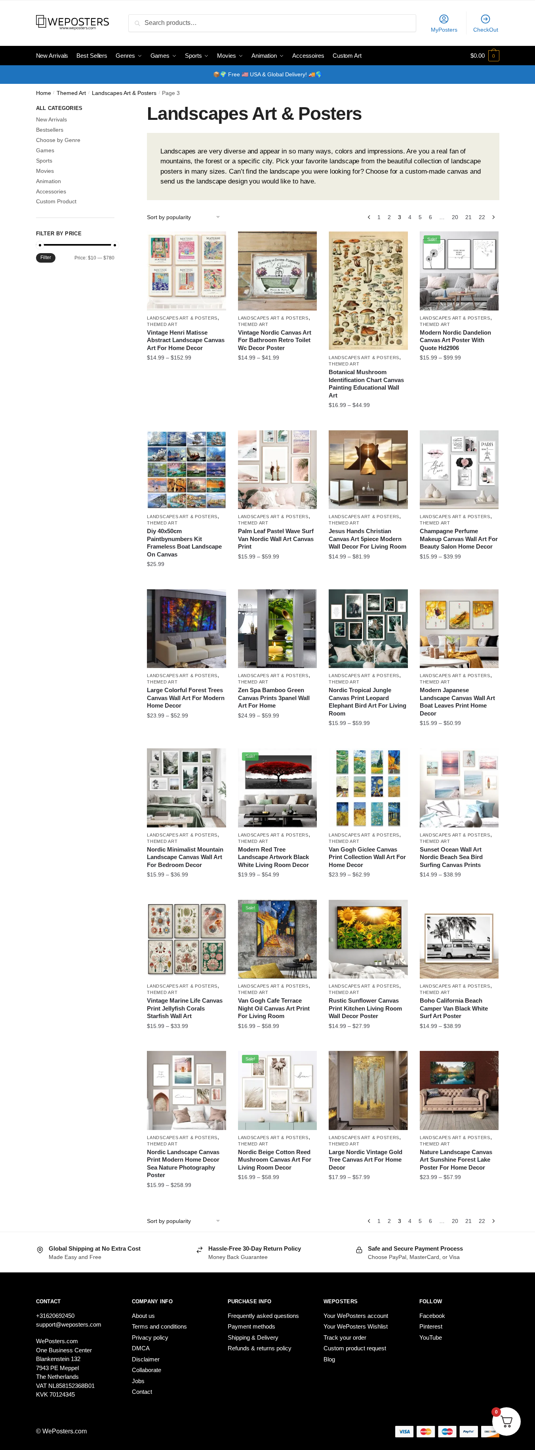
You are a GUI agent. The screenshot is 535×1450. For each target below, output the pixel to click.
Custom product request (355, 1348)
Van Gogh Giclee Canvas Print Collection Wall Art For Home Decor (367, 857)
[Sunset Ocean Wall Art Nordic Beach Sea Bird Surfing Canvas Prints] (459, 787)
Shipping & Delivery (253, 1337)
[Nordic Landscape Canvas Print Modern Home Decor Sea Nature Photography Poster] (186, 1090)
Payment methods (251, 1326)
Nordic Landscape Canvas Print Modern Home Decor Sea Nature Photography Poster (183, 1164)
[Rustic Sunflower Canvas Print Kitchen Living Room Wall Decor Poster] (368, 939)
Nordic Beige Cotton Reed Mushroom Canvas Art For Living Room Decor (274, 1160)
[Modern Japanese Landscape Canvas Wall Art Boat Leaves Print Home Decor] (459, 628)
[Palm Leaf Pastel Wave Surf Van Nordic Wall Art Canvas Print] (277, 469)
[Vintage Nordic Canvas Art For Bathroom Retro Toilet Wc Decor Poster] (277, 270)
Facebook (432, 1315)
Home (43, 93)
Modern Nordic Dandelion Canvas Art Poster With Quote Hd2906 (455, 340)
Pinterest (430, 1326)
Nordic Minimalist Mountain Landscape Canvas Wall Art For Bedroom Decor (185, 857)
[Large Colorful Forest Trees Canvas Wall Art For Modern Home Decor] (186, 628)
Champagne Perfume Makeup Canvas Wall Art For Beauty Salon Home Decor (459, 539)
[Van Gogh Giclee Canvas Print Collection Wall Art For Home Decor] (368, 787)
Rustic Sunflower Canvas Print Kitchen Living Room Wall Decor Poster (365, 1008)
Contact (142, 1391)
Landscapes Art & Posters (124, 93)
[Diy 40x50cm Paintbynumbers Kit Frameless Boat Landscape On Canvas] (186, 469)
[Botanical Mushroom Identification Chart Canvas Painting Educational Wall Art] (368, 290)
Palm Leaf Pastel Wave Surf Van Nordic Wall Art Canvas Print (276, 539)
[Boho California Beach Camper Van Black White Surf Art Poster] (459, 939)
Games (45, 150)
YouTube (430, 1337)
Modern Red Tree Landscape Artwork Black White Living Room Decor (273, 857)
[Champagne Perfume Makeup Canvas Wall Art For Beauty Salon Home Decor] (459, 469)
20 (455, 217)
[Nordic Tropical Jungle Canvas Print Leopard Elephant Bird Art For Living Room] (368, 628)
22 (482, 217)
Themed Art (71, 93)
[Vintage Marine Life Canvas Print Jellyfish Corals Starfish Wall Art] (186, 939)
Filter (45, 257)
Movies (45, 171)
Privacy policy (150, 1337)
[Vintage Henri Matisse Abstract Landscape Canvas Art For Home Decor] (186, 270)
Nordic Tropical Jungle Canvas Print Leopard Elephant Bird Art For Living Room (367, 702)
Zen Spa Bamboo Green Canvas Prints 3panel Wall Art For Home (274, 698)
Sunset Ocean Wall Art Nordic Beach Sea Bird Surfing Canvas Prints (451, 857)
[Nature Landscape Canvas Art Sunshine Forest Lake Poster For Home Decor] (459, 1090)
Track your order (345, 1337)
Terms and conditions (159, 1326)
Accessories (51, 191)
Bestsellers (49, 130)
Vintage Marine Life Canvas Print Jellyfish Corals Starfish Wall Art (185, 1008)
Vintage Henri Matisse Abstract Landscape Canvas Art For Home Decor (186, 340)
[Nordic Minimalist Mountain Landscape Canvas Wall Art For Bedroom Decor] (186, 787)
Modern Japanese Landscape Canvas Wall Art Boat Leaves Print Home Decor (457, 702)
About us (143, 1315)
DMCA (141, 1348)
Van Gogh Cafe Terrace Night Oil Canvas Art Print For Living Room (274, 1008)
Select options (186, 421)
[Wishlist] (214, 243)
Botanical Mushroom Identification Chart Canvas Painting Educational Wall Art (366, 384)
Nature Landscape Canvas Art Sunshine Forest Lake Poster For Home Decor (456, 1160)
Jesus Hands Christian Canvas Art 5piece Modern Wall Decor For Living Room (367, 539)
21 (468, 217)
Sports (44, 160)
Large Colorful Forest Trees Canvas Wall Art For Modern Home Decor (186, 698)
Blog (329, 1359)
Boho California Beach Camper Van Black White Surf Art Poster (454, 1008)
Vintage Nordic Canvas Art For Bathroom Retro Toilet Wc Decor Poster (274, 340)
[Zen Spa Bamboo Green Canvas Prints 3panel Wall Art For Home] (277, 628)
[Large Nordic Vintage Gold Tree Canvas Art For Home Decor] (368, 1090)
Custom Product (56, 201)
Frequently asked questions (263, 1315)
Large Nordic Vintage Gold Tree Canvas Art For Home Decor (365, 1160)
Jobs (138, 1381)
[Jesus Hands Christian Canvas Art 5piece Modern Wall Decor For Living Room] (368, 469)
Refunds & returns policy (259, 1348)
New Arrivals (51, 119)
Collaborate (146, 1370)
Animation (48, 181)
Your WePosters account (356, 1315)
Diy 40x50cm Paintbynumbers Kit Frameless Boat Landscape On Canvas (184, 543)
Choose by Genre (58, 140)
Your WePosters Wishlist (356, 1326)
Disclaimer (146, 1359)
